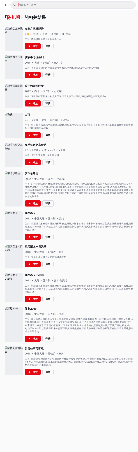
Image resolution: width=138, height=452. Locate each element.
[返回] (5, 5)
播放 (35, 46)
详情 (47, 46)
